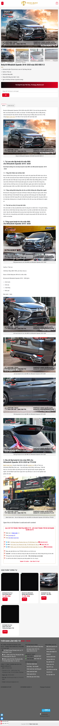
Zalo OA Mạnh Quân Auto (37, 646)
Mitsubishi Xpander (20, 62)
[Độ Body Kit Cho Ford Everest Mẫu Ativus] (10, 582)
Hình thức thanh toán (32, 664)
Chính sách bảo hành (32, 671)
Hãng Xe (3, 62)
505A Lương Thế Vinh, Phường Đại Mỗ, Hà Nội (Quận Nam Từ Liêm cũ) (27, 547)
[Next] (55, 28)
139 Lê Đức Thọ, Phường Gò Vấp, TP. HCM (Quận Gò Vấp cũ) (25, 544)
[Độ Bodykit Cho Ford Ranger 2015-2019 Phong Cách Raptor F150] (10, 614)
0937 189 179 (37, 658)
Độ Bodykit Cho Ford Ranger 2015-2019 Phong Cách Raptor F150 (8, 626)
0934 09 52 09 (43, 542)
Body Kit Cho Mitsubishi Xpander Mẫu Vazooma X (27, 593)
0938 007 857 (37, 656)
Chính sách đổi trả (31, 674)
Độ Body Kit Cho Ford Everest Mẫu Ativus (7, 593)
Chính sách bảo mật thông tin (34, 669)
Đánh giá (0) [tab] (11, 105)
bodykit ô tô (31, 465)
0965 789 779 (44, 544)
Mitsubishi (10, 62)
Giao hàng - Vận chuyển (32, 666)
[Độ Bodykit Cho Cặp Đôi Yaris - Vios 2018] (49, 582)
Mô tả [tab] (3, 105)
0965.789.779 (5, 723)
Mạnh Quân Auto (10, 116)
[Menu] (2, 3)
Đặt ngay (43, 597)
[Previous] (4, 28)
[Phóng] (3, 45)
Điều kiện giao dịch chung (33, 676)
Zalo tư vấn (15, 533)
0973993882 (49, 547)
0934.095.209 (5, 721)
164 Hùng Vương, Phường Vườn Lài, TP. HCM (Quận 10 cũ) (24, 542)
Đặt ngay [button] (5, 598)
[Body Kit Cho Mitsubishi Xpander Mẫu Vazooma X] (29, 582)
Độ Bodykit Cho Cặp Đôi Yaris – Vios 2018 (46, 593)
